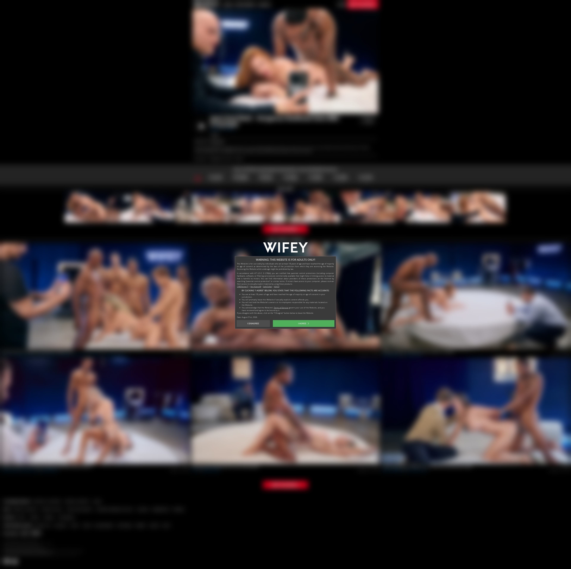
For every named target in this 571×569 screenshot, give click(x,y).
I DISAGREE (253, 323)
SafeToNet (267, 286)
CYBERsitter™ (242, 286)
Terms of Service (281, 307)
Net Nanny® (255, 286)
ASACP (276, 286)
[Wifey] (285, 248)
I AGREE (302, 323)
